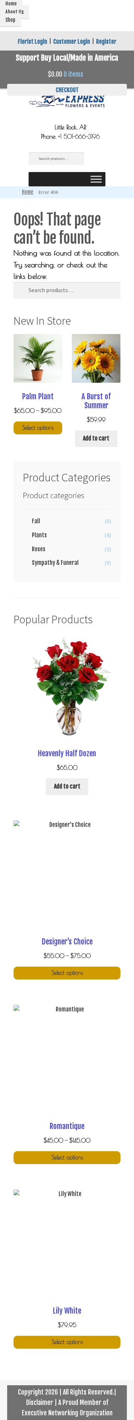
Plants (39, 535)
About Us (14, 12)
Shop (10, 20)
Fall (36, 521)
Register (106, 41)
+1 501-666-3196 (79, 136)
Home (27, 192)
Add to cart (96, 438)
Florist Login (32, 41)
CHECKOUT (67, 90)
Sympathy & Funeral (55, 562)
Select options (38, 427)
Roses (38, 549)
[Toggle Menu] (96, 179)
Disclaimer (39, 1402)
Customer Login (71, 41)
